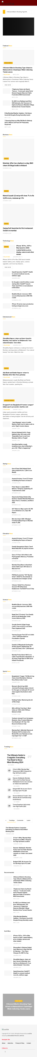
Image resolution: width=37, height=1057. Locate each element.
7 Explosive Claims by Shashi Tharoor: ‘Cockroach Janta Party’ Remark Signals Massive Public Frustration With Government (22, 892)
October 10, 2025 (16, 482)
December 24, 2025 (16, 300)
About (3, 1043)
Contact (29, 1043)
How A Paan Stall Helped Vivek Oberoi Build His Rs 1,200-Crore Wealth (22, 470)
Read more (9, 85)
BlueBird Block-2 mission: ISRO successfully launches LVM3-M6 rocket (22, 295)
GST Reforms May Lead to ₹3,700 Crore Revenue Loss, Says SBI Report (22, 510)
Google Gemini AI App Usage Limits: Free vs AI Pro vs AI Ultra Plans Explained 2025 (22, 626)
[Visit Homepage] (8, 3)
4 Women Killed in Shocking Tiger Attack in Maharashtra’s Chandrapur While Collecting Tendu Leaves (18, 28)
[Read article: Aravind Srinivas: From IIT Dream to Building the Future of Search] (6, 480)
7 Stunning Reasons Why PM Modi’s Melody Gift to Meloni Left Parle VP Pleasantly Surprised (18, 122)
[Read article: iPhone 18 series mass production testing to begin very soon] (6, 306)
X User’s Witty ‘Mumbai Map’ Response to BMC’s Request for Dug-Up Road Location (22, 771)
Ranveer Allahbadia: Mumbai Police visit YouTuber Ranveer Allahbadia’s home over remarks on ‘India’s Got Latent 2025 (22, 851)
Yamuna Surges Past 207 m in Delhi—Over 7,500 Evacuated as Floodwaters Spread (23, 636)
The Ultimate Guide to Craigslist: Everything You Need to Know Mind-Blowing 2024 (16, 758)
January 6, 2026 (16, 450)
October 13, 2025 (16, 704)
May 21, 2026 (15, 109)
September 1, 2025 (16, 650)
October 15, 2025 (16, 474)
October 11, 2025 (16, 714)
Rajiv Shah (7, 74)
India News (12, 19)
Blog (6, 158)
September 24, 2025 (16, 571)
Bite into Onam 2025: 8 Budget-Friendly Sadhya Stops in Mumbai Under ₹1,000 (22, 520)
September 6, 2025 (16, 514)
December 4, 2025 (7, 168)
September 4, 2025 (16, 640)
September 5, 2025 (16, 591)
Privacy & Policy (19, 1043)
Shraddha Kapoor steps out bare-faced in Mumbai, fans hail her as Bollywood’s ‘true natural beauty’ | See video (17, 341)
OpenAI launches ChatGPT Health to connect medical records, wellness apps (22, 273)
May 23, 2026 (16, 74)
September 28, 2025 (16, 550)
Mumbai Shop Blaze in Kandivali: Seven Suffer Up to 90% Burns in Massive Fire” (22, 566)
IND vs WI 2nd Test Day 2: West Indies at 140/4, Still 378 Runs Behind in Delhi (21, 710)
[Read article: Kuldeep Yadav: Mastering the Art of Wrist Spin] (6, 702)
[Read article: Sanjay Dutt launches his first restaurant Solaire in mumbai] (18, 215)
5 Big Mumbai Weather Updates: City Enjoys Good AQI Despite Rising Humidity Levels (23, 918)
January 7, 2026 (17, 409)
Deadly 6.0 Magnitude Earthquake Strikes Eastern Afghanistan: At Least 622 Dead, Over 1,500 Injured (23, 646)
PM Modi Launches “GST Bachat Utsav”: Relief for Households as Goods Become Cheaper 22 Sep (22, 576)
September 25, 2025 (16, 561)
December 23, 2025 (16, 308)
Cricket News (9, 400)
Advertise (10, 1043)
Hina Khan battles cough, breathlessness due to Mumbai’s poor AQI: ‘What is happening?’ (22, 446)
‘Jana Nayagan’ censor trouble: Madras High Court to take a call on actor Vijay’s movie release (23, 424)
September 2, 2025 (16, 525)
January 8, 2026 (17, 256)
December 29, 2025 (16, 290)
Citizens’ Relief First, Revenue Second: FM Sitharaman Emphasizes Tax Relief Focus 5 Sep (23, 586)
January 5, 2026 (16, 682)
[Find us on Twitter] (5, 1052)
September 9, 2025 (16, 493)
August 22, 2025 (16, 662)
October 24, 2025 (7, 233)
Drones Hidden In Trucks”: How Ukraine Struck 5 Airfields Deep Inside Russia (22, 797)
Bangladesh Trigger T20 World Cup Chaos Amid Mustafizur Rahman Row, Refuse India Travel (23, 678)
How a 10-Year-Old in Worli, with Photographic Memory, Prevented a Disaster (22, 556)
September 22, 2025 (16, 581)
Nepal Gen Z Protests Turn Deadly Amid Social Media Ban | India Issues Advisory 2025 (22, 616)
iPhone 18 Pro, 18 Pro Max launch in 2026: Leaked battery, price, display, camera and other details (25, 250)
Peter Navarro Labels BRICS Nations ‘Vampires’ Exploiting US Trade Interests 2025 (22, 488)
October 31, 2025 (7, 200)
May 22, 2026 (15, 97)
